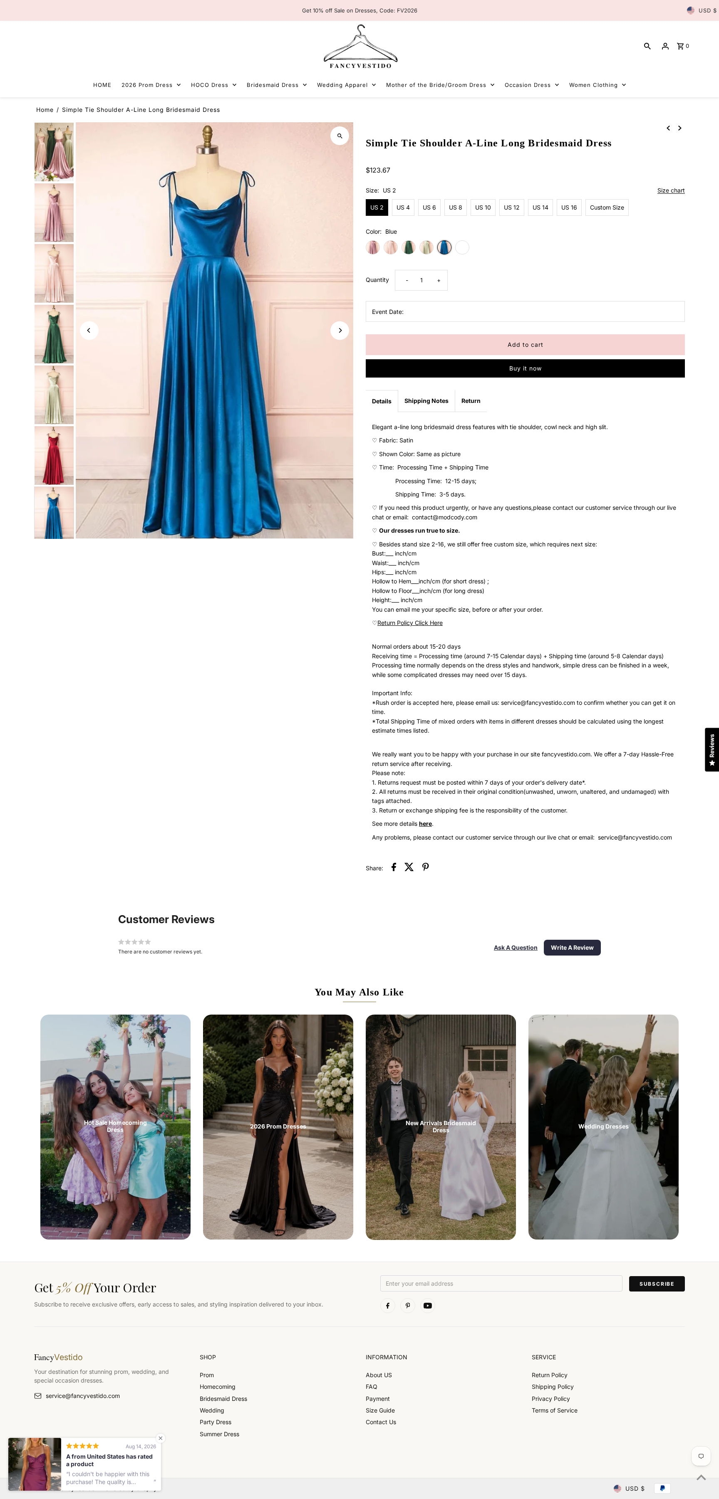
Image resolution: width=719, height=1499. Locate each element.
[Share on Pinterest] (425, 868)
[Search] (647, 46)
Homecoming (218, 1386)
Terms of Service (555, 1410)
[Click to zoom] (339, 135)
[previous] (668, 127)
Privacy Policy (551, 1398)
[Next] (339, 330)
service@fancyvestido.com (83, 1395)
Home (45, 109)
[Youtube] (427, 1305)
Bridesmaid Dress (223, 1398)
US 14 (540, 207)
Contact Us (381, 1421)
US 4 (403, 207)
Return (471, 400)
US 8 (455, 207)
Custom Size (607, 207)
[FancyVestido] (359, 46)
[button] (516, 947)
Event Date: (388, 311)
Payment (378, 1398)
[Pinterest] (407, 1305)
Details (382, 401)
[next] (680, 127)
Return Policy (550, 1374)
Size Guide (380, 1410)
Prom (207, 1374)
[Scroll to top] (701, 1477)
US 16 (569, 207)
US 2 (377, 207)
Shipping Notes (426, 400)
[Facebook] (387, 1305)
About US (379, 1374)
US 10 (483, 207)
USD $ (708, 10)
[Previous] (89, 330)
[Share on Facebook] (394, 868)
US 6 (429, 207)
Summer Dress (219, 1433)
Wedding (212, 1410)
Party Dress (215, 1421)
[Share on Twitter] (409, 868)
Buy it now (525, 368)
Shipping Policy (553, 1386)
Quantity (377, 279)
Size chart (671, 191)
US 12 (512, 207)
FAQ (371, 1386)
